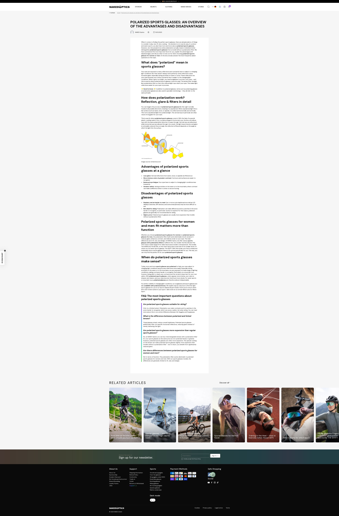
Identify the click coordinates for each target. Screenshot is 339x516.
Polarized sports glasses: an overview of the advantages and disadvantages (140, 13)
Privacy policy (207, 508)
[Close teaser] (5, 251)
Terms (228, 508)
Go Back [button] (112, 13)
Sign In (214, 456)
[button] (134, 1)
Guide (118, 13)
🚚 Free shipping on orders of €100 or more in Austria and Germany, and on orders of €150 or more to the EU (169, 1)
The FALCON (185, 243)
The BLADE (154, 246)
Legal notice (219, 508)
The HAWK (144, 246)
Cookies (197, 508)
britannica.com (156, 162)
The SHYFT (168, 248)
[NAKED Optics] (119, 7)
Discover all (224, 383)
